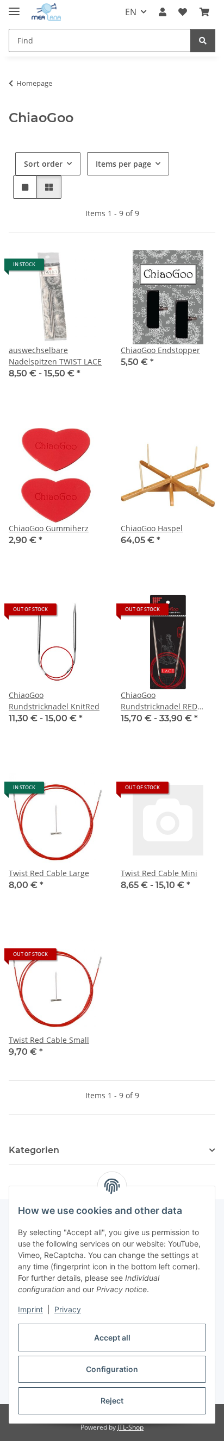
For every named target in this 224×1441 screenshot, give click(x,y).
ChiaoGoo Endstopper (160, 350)
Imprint (30, 1309)
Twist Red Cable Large (49, 873)
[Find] (202, 40)
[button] (162, 12)
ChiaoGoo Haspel (152, 528)
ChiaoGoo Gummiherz (49, 528)
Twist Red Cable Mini (159, 873)
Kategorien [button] (34, 1150)
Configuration (112, 1369)
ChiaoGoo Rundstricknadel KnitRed (54, 701)
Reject (112, 1400)
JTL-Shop (130, 1427)
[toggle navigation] (14, 7)
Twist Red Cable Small (49, 1040)
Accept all (112, 1337)
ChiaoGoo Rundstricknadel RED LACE (159, 701)
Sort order (43, 164)
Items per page (123, 164)
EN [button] (130, 12)
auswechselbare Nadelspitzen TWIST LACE (55, 356)
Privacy (67, 1309)
